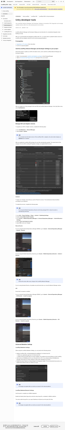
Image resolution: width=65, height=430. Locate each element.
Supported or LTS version (22, 44)
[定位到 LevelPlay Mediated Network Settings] (14, 390)
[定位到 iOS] (14, 288)
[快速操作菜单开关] (63, 1)
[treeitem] (6, 25)
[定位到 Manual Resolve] (14, 226)
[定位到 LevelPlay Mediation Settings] (14, 347)
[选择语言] (61, 1)
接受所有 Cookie (54, 426)
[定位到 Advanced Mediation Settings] (14, 344)
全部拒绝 (45, 426)
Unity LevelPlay (26, 16)
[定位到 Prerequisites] (14, 41)
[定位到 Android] (14, 196)
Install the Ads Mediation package (34, 56)
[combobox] (45, 1)
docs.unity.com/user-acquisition (55, 9)
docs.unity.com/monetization (41, 9)
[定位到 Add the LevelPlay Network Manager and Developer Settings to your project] (14, 48)
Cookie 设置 (36, 426)
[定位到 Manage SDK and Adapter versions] (14, 123)
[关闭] (59, 426)
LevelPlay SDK (34, 16)
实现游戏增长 (18, 16)
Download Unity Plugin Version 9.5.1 (28, 57)
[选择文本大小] (56, 1)
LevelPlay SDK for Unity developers (46, 16)
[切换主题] (59, 1)
